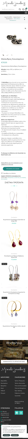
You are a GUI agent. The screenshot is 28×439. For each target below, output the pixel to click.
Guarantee (17, 395)
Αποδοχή (6, 435)
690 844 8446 (14, 356)
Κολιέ (2, 388)
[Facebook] (17, 413)
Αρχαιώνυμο (16, 17)
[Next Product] (24, 19)
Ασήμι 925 (16, 177)
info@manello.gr (14, 352)
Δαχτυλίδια (4, 380)
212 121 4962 (5, 424)
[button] (8, 173)
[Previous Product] (24, 18)
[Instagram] (21, 413)
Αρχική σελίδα (8, 17)
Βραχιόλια (3, 385)
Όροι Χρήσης (18, 390)
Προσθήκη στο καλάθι (12, 168)
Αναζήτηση (19, 9)
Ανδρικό (3, 390)
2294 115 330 (5, 417)
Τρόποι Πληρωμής (20, 380)
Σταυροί (3, 393)
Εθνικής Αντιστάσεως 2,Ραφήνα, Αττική (5, 413)
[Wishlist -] (23, 9)
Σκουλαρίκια (9, 18)
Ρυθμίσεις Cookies (20, 393)
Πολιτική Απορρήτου (20, 388)
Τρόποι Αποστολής (20, 383)
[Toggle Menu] (26, 12)
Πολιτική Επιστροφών (21, 385)
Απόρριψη (14, 435)
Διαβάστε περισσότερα (14, 330)
